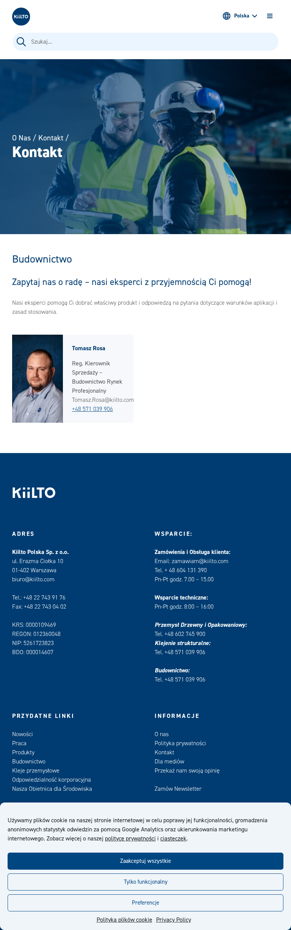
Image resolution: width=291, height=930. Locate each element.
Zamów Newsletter (178, 789)
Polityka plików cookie (124, 920)
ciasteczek (173, 838)
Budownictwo (28, 761)
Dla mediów (169, 761)
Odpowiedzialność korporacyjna (51, 780)
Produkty (23, 752)
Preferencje (145, 902)
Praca (19, 743)
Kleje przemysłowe (35, 770)
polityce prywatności (130, 838)
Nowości (22, 734)
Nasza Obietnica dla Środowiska (52, 789)
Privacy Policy (173, 920)
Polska (241, 16)
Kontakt (50, 138)
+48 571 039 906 (92, 409)
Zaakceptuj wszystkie (145, 861)
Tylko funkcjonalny (145, 882)
